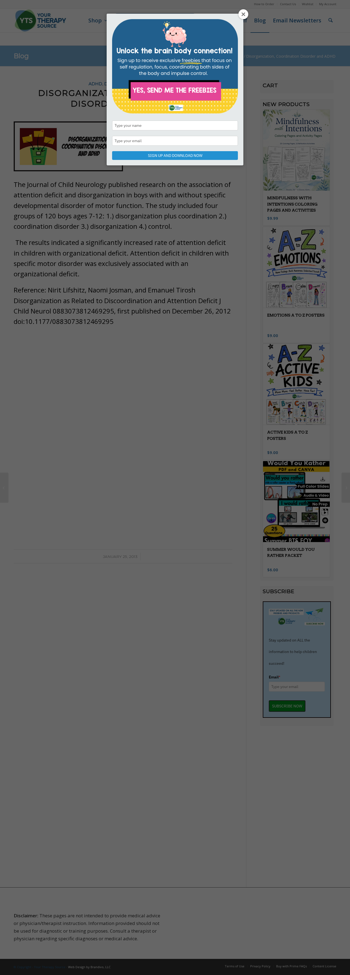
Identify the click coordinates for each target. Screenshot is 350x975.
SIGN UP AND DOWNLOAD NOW (175, 155)
